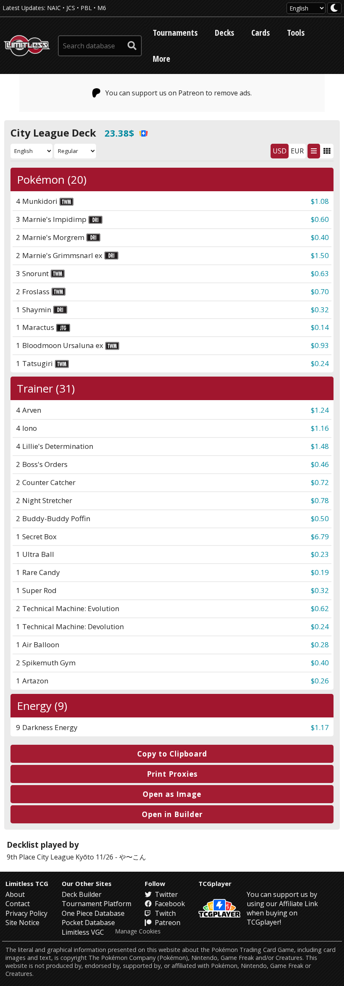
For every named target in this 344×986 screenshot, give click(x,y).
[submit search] (132, 45)
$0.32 (320, 309)
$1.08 (320, 201)
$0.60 (320, 219)
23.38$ (119, 133)
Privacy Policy (26, 913)
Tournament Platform (96, 903)
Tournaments (175, 32)
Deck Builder (82, 894)
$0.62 (320, 608)
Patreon (166, 922)
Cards (260, 32)
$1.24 (320, 410)
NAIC (54, 8)
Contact (17, 903)
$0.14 (320, 327)
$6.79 (320, 536)
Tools (296, 32)
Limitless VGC (83, 932)
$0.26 (320, 680)
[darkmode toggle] (334, 8)
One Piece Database (93, 913)
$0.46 (320, 464)
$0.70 (320, 291)
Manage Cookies (138, 931)
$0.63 (320, 273)
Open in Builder (172, 814)
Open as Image (172, 794)
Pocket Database (88, 922)
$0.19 (320, 572)
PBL (86, 8)
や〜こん (132, 857)
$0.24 (320, 363)
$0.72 (320, 482)
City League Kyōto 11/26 (75, 857)
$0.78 (320, 500)
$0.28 (320, 644)
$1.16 (320, 428)
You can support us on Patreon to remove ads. (178, 93)
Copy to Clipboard (172, 754)
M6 (101, 8)
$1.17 (320, 727)
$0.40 (320, 237)
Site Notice (22, 922)
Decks (224, 32)
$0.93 (320, 345)
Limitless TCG (26, 883)
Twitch (164, 913)
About (15, 894)
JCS (70, 8)
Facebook (169, 903)
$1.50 (320, 255)
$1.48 (320, 446)
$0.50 (320, 518)
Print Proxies (172, 774)
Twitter (165, 894)
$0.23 (320, 554)
